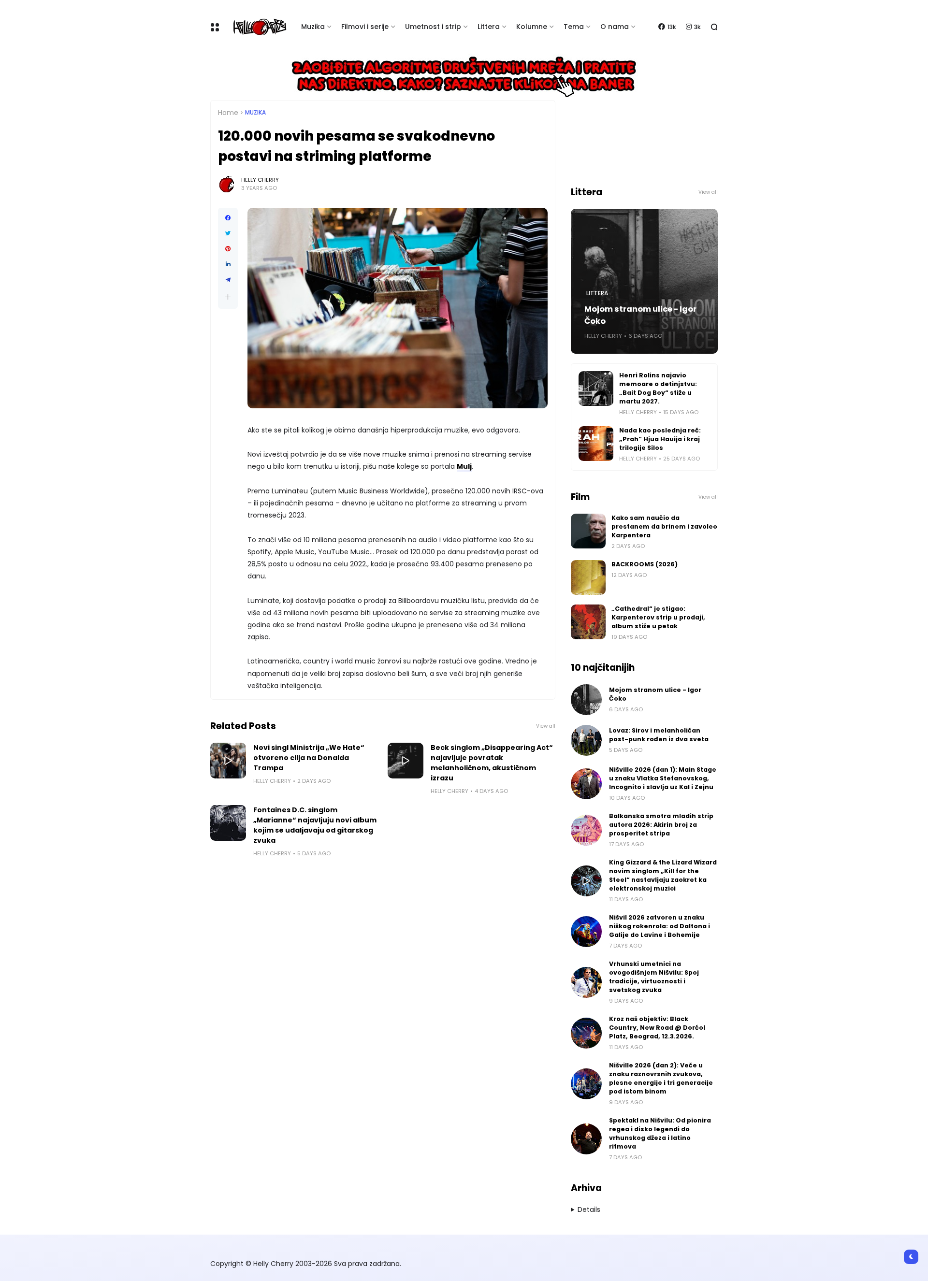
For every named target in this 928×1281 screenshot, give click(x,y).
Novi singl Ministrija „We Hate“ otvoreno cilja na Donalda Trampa (308, 758)
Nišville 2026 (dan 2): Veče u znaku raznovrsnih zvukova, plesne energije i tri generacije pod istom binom (661, 1078)
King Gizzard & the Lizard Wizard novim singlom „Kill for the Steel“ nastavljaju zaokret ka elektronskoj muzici (663, 875)
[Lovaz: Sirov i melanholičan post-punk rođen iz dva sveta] (586, 740)
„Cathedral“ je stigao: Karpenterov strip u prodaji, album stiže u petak (658, 617)
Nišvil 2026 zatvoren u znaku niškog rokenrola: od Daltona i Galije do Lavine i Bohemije (659, 926)
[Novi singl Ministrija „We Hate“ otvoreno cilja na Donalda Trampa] (228, 760)
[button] (228, 297)
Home (228, 112)
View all (545, 726)
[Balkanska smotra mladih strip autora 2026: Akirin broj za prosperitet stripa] (586, 830)
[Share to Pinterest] (228, 249)
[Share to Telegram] (228, 280)
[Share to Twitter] (228, 233)
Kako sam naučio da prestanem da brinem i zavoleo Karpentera (664, 526)
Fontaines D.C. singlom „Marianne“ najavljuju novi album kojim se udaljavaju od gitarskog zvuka (315, 825)
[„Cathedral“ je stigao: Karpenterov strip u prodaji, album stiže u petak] (588, 622)
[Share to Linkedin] (228, 264)
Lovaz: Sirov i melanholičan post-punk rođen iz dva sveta (659, 734)
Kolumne (531, 26)
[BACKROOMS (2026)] (588, 577)
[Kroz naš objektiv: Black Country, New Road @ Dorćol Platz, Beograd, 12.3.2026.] (586, 1033)
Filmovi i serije (365, 26)
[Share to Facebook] (228, 218)
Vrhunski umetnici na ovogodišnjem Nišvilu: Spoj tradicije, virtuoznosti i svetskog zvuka (654, 977)
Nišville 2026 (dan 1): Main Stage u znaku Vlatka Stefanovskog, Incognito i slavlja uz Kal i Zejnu (662, 778)
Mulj (464, 466)
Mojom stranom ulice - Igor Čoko (640, 315)
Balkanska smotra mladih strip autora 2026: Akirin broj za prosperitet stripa (661, 824)
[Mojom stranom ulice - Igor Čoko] (586, 699)
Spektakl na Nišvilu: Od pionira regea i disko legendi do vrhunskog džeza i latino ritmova (660, 1133)
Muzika (313, 26)
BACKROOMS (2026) (644, 564)
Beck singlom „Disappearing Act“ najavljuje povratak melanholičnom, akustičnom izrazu (492, 763)
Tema (574, 26)
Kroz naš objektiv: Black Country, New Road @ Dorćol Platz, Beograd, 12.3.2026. (657, 1027)
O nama (614, 26)
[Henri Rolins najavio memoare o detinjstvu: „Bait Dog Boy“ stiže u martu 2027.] (596, 388)
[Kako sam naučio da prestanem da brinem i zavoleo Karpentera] (588, 531)
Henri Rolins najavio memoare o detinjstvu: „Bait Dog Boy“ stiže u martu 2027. (658, 388)
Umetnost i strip (433, 26)
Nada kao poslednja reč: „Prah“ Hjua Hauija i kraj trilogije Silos (660, 439)
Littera (489, 26)
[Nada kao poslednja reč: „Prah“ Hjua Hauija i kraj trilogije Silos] (596, 443)
